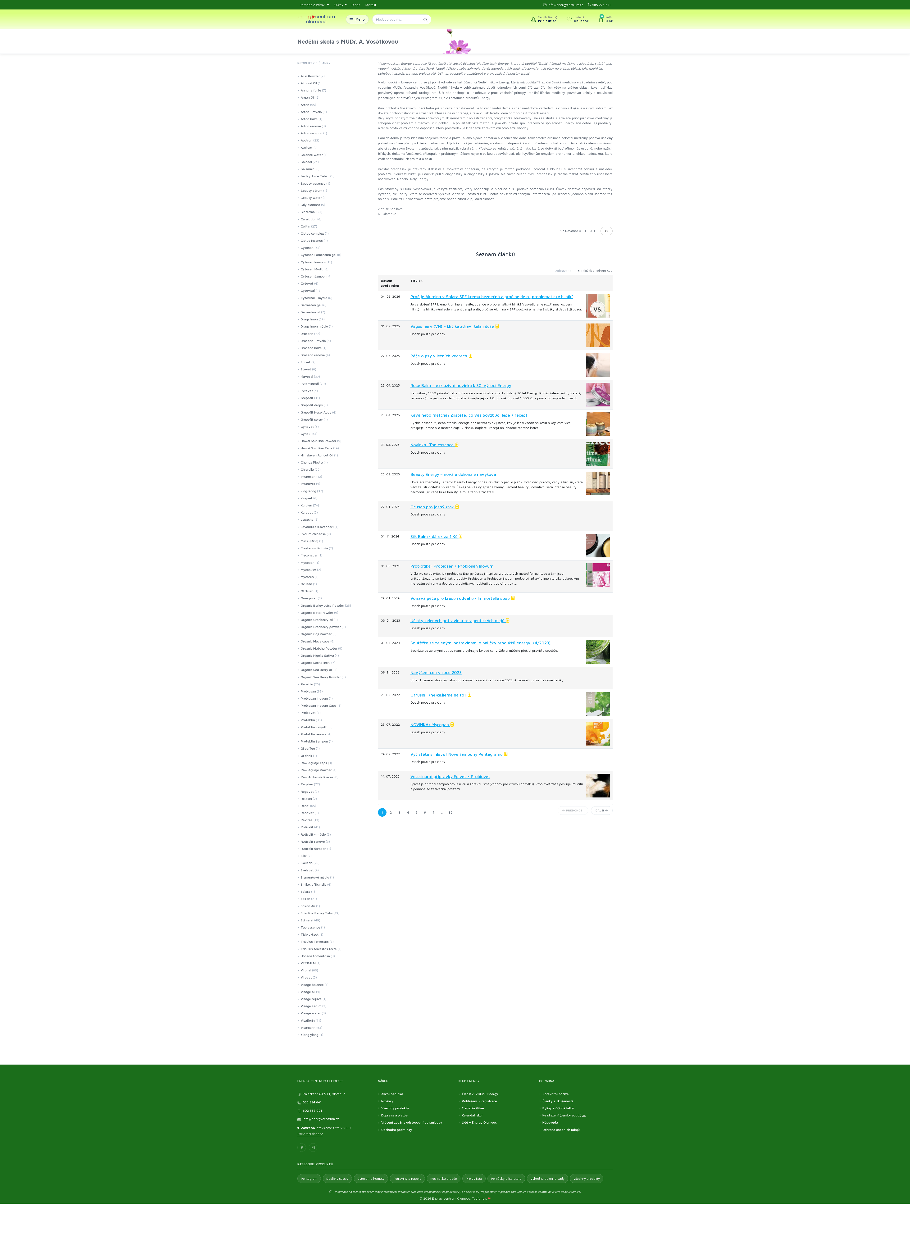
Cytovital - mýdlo (314, 298)
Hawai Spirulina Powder (318, 441)
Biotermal (308, 212)
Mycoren (307, 577)
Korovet (307, 512)
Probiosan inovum (314, 698)
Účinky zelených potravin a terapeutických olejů (458, 620)
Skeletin (307, 863)
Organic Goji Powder (316, 634)
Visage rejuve (311, 999)
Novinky (387, 1101)
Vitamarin (308, 1027)
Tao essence (310, 927)
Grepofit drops (312, 405)
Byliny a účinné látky (558, 1108)
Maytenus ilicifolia (314, 548)
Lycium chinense (313, 534)
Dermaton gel (311, 305)
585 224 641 (601, 5)
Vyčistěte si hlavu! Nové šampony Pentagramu (457, 754)
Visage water (311, 1013)
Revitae (307, 820)
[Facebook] (301, 1147)
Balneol (306, 162)
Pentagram (309, 1178)
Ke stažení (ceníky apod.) (562, 1115)
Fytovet (307, 391)
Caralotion (308, 219)
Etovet (306, 369)
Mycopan (307, 562)
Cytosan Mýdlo (312, 269)
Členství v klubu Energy (480, 1094)
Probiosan (308, 691)
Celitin (305, 226)
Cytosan (307, 248)
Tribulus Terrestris (315, 941)
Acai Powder (310, 76)
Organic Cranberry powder (321, 627)
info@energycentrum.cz (565, 5)
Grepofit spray (312, 419)
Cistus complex (312, 233)
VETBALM (308, 963)
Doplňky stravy (337, 1178)
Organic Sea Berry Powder (321, 677)
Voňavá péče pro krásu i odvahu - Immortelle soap (460, 598)
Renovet (307, 813)
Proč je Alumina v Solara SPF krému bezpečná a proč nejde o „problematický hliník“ (491, 296)
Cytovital (308, 290)
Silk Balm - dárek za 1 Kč (434, 536)
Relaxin (306, 799)
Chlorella (307, 469)
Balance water (312, 155)
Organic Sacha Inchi (315, 662)
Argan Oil (307, 97)
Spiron (305, 899)
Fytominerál (310, 384)
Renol (305, 806)
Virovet (306, 977)
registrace (489, 1101)
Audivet (307, 148)
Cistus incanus (312, 240)
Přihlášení (469, 1101)
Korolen (306, 505)
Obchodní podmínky (396, 1130)
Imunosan (308, 476)
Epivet (305, 362)
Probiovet (308, 712)
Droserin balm (311, 348)
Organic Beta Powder (317, 612)
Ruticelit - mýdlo (313, 834)
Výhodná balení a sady (547, 1178)
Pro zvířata (474, 1178)
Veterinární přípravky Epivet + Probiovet (450, 776)
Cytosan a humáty (370, 1178)
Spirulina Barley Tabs (317, 913)
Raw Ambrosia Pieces (317, 777)
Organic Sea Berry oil (316, 670)
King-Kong (308, 491)
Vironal (306, 970)
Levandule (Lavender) (317, 527)
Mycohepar (309, 555)
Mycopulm (308, 570)
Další (600, 810)
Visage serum (311, 1006)
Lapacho (307, 519)
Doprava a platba (394, 1115)
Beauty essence (313, 183)
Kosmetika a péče (443, 1178)
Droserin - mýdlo (313, 341)
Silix (304, 856)
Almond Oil (309, 83)
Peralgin (307, 684)
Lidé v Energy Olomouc (479, 1122)
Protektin (308, 720)
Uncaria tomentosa (315, 956)
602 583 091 (312, 1110)
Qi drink (306, 756)
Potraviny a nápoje (407, 1178)
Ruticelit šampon (313, 849)
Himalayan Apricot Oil (317, 455)
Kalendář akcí (472, 1115)
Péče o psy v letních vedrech (439, 355)
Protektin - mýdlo (314, 727)
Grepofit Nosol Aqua (316, 412)
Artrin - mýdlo (311, 112)
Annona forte (311, 90)
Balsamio (307, 169)
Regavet (307, 791)
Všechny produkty (395, 1108)
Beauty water (311, 198)
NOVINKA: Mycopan (430, 724)
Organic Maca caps (315, 641)
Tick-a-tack (309, 934)
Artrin (305, 105)
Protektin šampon (314, 741)
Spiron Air (308, 906)
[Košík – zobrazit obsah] (605, 19)
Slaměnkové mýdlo (315, 877)
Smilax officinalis (313, 884)
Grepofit (307, 398)
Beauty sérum (311, 190)
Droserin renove (313, 355)
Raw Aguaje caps (314, 763)
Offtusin (307, 591)
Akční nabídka (392, 1094)
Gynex (305, 434)
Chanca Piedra (312, 462)
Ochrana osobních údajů (561, 1130)
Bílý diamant (310, 205)
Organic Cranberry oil (317, 620)
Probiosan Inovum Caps (319, 705)
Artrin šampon (311, 133)
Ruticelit (307, 827)
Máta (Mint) (309, 541)
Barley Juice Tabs (314, 176)
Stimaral (307, 920)
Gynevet (307, 426)
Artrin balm (309, 119)
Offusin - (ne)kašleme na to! (438, 694)
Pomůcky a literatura (506, 1178)
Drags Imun (309, 319)
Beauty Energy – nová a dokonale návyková (453, 474)
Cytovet (307, 283)
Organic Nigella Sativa (317, 655)
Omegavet (309, 598)
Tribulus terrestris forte (319, 949)
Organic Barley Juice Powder (322, 605)
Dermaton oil (310, 312)
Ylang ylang (309, 1035)
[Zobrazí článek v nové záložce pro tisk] (607, 231)
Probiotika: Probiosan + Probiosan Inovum (451, 566)
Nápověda (550, 1122)
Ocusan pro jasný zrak (432, 506)
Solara (305, 891)
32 (450, 812)
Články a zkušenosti (557, 1101)
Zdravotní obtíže (555, 1094)
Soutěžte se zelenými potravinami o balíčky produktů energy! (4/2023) (480, 642)
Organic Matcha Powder (319, 648)
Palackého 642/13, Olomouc (324, 1094)
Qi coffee (308, 748)
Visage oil (308, 992)
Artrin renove (311, 126)
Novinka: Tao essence (432, 444)
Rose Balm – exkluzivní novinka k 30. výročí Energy (460, 385)
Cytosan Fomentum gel (318, 255)
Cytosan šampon (314, 276)
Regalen (307, 784)
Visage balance (312, 985)
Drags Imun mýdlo (314, 326)
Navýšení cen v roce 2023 (436, 672)
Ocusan (306, 584)
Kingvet (306, 498)
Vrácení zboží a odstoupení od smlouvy (411, 1122)
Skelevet (307, 870)
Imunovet (308, 484)
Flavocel (307, 376)
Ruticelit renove (313, 841)
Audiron (306, 140)
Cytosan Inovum (313, 262)
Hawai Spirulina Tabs (316, 448)
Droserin (307, 334)
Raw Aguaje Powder (316, 770)
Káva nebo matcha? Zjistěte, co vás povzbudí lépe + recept (469, 415)
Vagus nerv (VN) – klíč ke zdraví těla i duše (452, 326)
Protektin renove (314, 734)
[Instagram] (313, 1147)
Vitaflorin (308, 1020)
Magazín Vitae (473, 1108)
